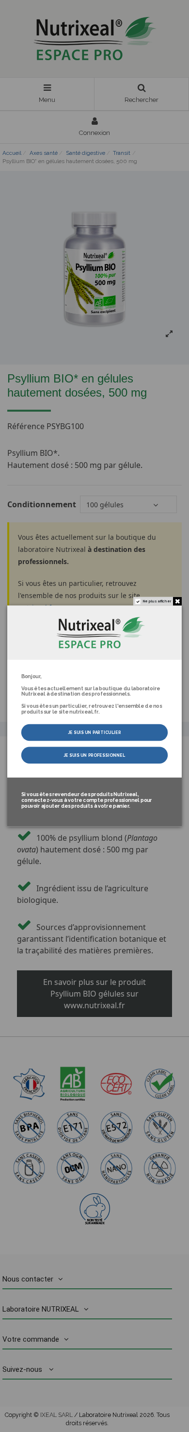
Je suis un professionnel (94, 755)
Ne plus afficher (157, 601)
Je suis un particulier (94, 732)
